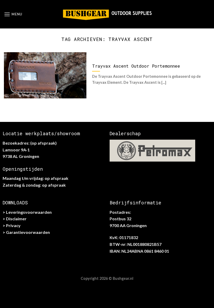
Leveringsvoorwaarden (29, 212)
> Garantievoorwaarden (26, 232)
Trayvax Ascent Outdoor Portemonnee (136, 66)
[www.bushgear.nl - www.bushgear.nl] (107, 14)
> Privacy (12, 225)
